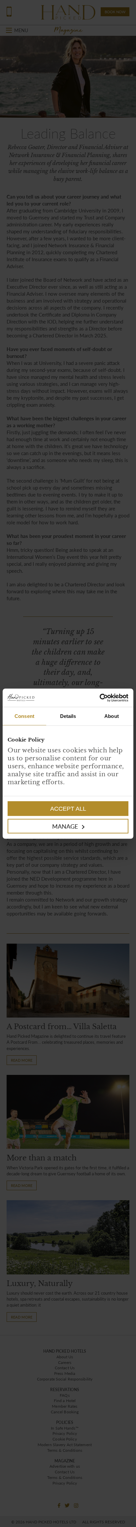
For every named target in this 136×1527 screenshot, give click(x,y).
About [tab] (111, 716)
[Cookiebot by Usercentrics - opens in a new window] (98, 697)
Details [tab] (68, 716)
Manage (65, 826)
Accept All (68, 808)
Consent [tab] (24, 716)
